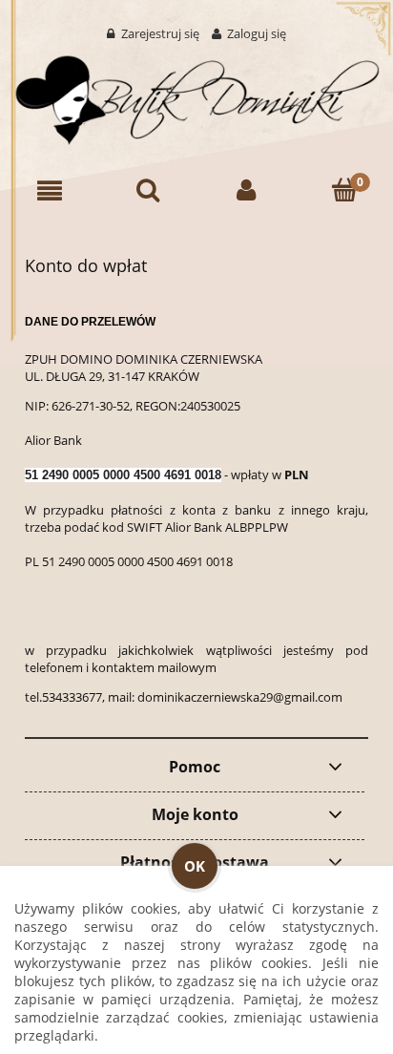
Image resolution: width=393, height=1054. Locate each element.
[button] (49, 191)
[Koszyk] (344, 191)
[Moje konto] (245, 191)
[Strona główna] (196, 96)
